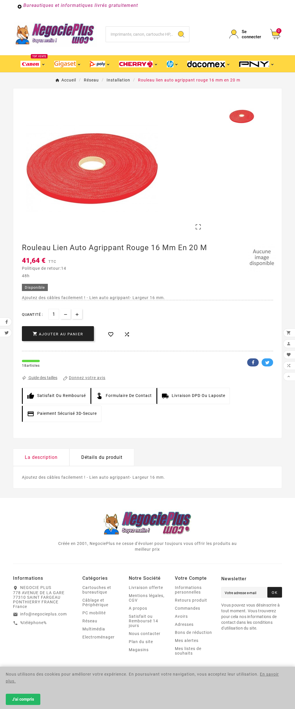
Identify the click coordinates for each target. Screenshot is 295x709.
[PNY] (257, 64)
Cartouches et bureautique (96, 589)
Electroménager (98, 637)
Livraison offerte (146, 587)
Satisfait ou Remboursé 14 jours (143, 621)
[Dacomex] (209, 64)
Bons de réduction (193, 632)
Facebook (253, 362)
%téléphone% (33, 622)
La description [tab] (41, 457)
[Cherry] (138, 64)
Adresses (184, 624)
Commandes (187, 608)
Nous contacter (144, 633)
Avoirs (181, 616)
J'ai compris (23, 699)
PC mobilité (94, 613)
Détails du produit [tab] (101, 457)
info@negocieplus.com (43, 614)
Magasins (139, 649)
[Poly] (100, 64)
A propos (138, 608)
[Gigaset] (67, 64)
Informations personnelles (188, 589)
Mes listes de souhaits (188, 650)
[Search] (181, 34)
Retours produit (191, 600)
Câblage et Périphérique (95, 602)
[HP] (172, 64)
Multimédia (93, 629)
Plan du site (141, 641)
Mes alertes (186, 640)
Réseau (89, 621)
